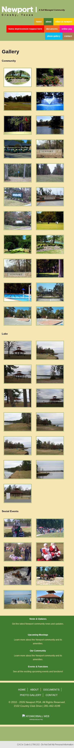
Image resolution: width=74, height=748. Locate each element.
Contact (68, 36)
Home (39, 21)
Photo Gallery (53, 36)
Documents (52, 29)
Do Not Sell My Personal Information (57, 744)
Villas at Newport (63, 21)
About (48, 21)
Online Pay (67, 29)
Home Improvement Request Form (25, 29)
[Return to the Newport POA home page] (37, 9)
